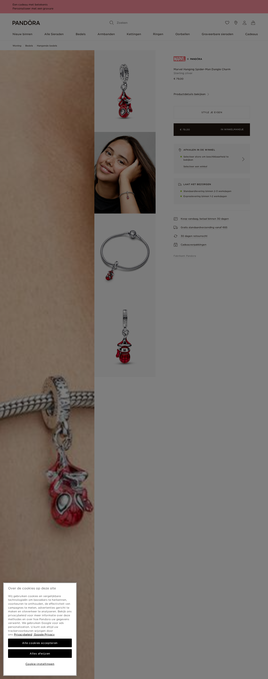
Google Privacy (44, 634)
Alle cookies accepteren (40, 642)
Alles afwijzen (40, 653)
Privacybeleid (23, 634)
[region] (40, 629)
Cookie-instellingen (40, 663)
